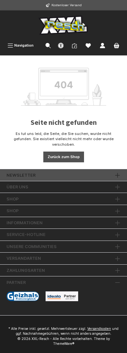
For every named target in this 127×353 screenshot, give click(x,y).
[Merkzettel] (88, 45)
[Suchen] (48, 45)
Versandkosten (99, 329)
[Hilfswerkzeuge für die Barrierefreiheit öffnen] (60, 45)
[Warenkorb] (116, 45)
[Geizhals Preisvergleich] (23, 296)
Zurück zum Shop (64, 156)
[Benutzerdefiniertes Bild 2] (62, 296)
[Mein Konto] (102, 45)
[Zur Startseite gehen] (63, 25)
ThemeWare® (63, 344)
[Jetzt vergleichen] (74, 45)
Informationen (25, 222)
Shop (13, 199)
